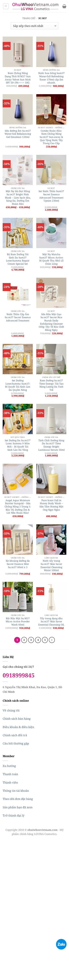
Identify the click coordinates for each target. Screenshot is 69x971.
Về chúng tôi (11, 710)
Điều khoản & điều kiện (18, 727)
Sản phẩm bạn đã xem (18, 807)
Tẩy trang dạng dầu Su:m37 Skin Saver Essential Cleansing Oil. (51, 621)
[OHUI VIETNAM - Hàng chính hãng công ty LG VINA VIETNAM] (36, 6)
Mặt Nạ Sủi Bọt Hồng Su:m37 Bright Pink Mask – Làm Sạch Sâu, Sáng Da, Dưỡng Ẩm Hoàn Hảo (18, 197)
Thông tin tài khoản (16, 791)
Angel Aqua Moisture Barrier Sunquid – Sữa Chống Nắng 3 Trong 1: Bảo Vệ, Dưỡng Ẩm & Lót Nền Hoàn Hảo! (18, 506)
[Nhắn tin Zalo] (61, 944)
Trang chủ (28, 18)
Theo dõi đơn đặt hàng (18, 799)
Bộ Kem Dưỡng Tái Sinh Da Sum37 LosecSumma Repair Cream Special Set (17, 259)
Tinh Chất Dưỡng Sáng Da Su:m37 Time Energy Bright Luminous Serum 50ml (51, 445)
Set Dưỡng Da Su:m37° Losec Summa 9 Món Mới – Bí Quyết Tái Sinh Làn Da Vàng (18, 445)
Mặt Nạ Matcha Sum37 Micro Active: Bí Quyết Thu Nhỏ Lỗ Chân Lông (51, 259)
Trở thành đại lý (13, 815)
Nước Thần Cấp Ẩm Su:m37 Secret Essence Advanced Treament (18, 317)
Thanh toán (10, 774)
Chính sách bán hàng (17, 719)
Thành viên (10, 782)
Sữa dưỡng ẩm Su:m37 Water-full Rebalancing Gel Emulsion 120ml (18, 134)
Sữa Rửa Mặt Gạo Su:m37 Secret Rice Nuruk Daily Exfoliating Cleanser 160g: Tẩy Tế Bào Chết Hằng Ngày (51, 322)
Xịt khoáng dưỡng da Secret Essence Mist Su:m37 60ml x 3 (18, 564)
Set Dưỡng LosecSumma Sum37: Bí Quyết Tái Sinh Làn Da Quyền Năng (17, 385)
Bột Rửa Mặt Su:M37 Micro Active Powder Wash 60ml (18, 621)
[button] (6, 6)
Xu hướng (9, 766)
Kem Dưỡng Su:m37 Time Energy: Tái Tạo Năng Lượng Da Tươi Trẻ (51, 385)
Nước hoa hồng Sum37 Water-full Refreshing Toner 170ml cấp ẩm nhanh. (51, 78)
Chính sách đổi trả (15, 735)
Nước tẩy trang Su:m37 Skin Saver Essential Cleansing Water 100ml (51, 565)
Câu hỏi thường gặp (16, 743)
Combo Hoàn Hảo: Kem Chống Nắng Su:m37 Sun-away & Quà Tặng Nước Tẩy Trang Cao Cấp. (51, 137)
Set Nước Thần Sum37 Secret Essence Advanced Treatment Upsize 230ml (51, 196)
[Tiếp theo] (52, 640)
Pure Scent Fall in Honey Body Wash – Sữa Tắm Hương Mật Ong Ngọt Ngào (51, 505)
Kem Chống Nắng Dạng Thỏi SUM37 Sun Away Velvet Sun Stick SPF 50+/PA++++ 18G (18, 78)
